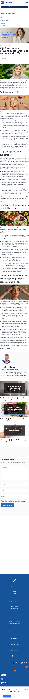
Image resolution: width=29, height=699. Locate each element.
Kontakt (14, 593)
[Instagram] (16, 656)
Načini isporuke (14, 608)
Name (3, 484)
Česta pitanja (14, 610)
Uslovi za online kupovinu (14, 623)
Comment (4, 467)
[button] (26, 2)
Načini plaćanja (14, 606)
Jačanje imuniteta (4, 20)
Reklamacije (14, 625)
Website (3, 496)
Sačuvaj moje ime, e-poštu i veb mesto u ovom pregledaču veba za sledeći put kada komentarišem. (13, 500)
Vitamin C (2, 25)
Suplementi (2, 23)
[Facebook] (12, 656)
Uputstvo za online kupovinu (14, 621)
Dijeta (1, 19)
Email (2, 490)
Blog (14, 595)
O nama (14, 591)
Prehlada (2, 22)
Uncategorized (9, 12)
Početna (3, 12)
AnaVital (3, 163)
